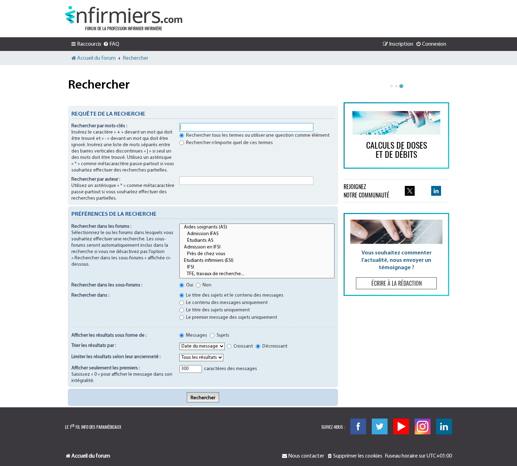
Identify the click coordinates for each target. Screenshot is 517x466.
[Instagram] (422, 426)
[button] (396, 254)
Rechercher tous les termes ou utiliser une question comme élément (257, 135)
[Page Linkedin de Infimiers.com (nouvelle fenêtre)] (436, 191)
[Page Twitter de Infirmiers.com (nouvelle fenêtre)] (410, 191)
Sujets (222, 335)
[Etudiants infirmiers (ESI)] (257, 261)
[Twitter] (380, 426)
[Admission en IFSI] (257, 247)
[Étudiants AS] (257, 241)
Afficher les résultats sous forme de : (109, 335)
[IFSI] (257, 267)
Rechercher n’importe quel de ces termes (229, 142)
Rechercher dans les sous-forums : (106, 285)
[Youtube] (401, 426)
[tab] (391, 86)
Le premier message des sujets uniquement (231, 317)
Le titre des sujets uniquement (217, 310)
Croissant (242, 346)
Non (206, 285)
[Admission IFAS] (257, 234)
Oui (189, 285)
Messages (196, 335)
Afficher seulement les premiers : (105, 368)
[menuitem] (111, 44)
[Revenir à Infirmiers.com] (123, 15)
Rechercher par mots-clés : (99, 126)
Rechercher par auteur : (95, 179)
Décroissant (274, 346)
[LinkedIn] (444, 426)
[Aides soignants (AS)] (257, 227)
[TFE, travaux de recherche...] (257, 274)
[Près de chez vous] (257, 254)
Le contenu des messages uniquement (226, 302)
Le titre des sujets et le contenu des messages (234, 295)
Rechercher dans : (90, 295)
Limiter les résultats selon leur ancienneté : (116, 357)
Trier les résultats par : (93, 345)
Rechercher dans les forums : (101, 226)
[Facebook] (358, 426)
